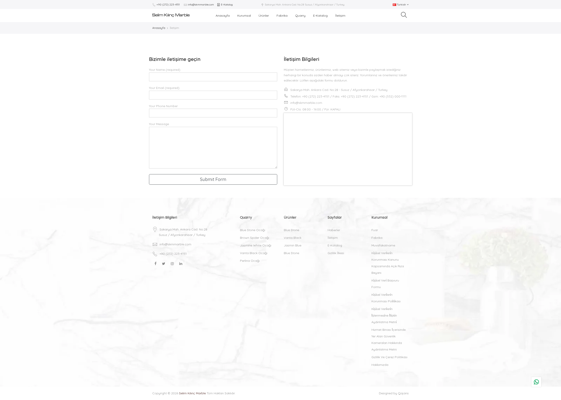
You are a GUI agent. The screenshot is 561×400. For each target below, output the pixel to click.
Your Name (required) (164, 70)
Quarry (300, 16)
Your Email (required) (164, 88)
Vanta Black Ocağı (253, 253)
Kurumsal (244, 16)
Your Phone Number (163, 106)
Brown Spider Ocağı (254, 238)
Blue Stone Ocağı (252, 230)
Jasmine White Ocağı (255, 245)
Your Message (159, 124)
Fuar (374, 230)
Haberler (334, 230)
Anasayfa (223, 16)
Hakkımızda (379, 365)
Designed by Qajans (394, 393)
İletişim (340, 16)
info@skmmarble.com (201, 4)
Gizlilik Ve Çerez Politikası (389, 357)
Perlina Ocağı (250, 261)
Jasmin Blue (292, 245)
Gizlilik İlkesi (336, 253)
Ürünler (264, 16)
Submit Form (213, 179)
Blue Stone (291, 230)
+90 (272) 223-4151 (168, 4)
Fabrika (282, 16)
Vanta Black (292, 238)
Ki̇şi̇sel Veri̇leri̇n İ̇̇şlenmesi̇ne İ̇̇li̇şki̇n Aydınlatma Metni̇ (384, 315)
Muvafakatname (383, 245)
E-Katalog (226, 4)
